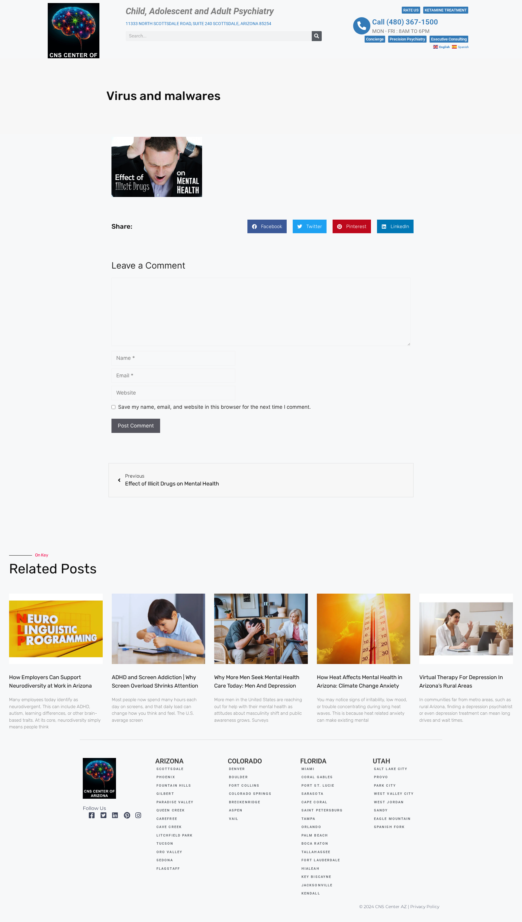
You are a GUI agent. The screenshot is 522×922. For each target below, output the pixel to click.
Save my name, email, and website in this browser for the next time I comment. (214, 407)
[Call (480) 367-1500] (361, 25)
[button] (267, 226)
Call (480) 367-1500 (405, 22)
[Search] (317, 36)
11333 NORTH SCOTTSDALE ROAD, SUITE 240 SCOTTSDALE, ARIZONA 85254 (198, 23)
